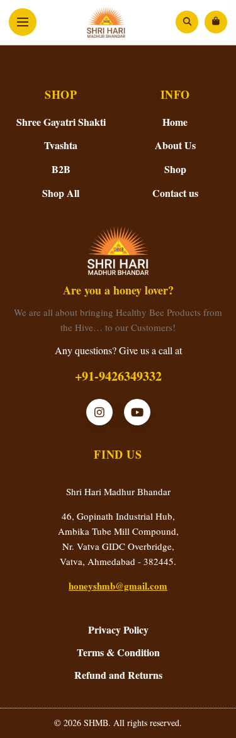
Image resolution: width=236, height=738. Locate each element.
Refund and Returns (118, 675)
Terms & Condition (118, 652)
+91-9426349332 (118, 376)
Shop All (60, 193)
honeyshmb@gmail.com (118, 586)
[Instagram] (99, 412)
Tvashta (60, 145)
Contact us (175, 193)
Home (175, 122)
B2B (61, 169)
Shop (175, 169)
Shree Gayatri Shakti (61, 122)
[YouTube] (137, 412)
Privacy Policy (118, 629)
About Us (175, 145)
